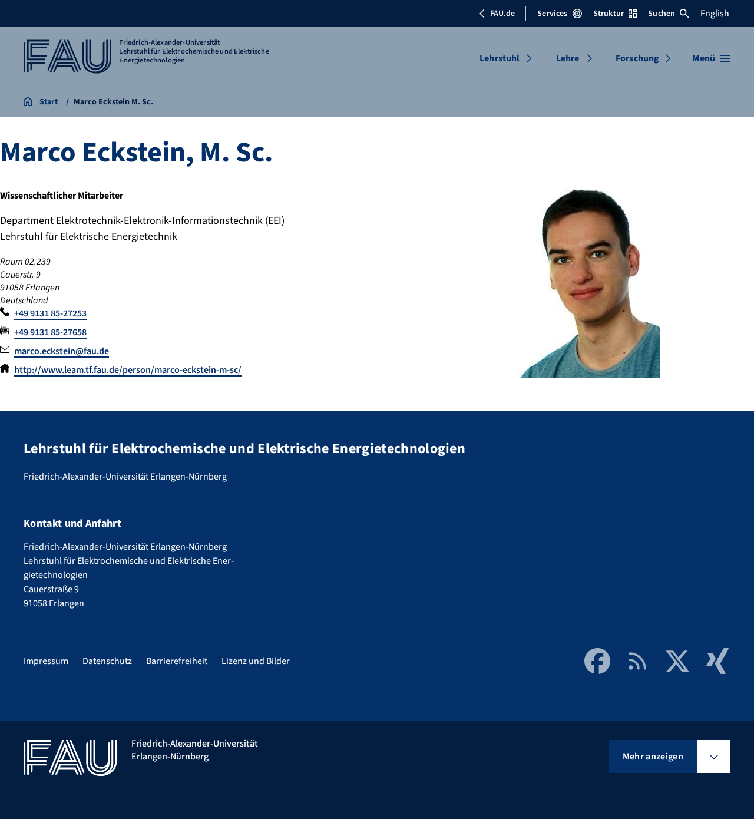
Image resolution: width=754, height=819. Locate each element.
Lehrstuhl (499, 58)
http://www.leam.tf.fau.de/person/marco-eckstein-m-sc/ (128, 370)
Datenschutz (107, 661)
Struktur (608, 13)
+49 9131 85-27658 (50, 332)
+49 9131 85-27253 (50, 313)
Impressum (46, 661)
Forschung (637, 58)
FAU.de (502, 13)
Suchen (661, 13)
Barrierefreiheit (176, 661)
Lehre (568, 58)
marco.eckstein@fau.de (61, 351)
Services (552, 13)
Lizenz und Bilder (255, 661)
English (714, 13)
